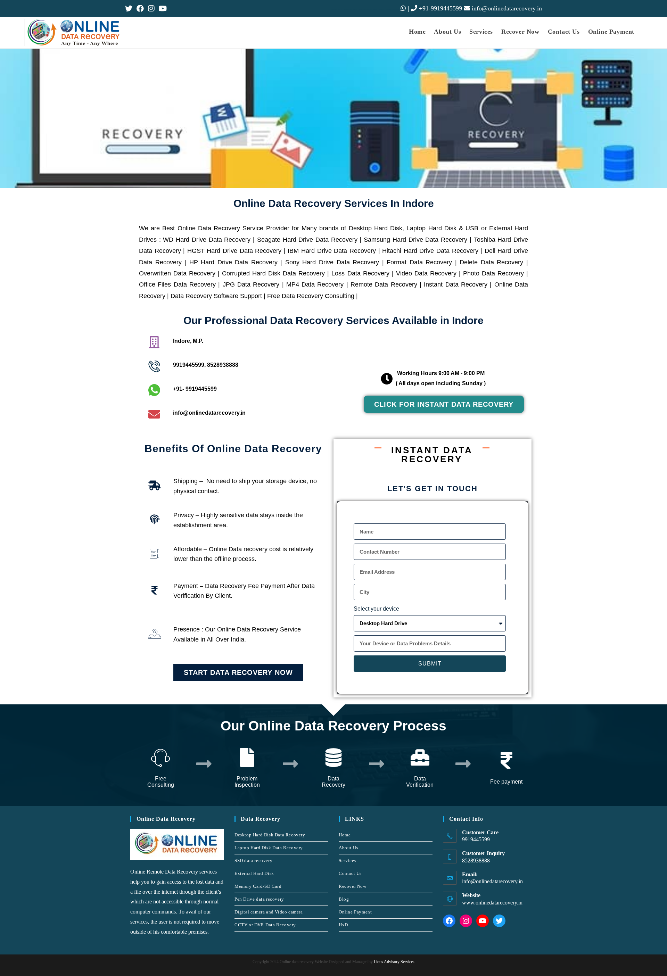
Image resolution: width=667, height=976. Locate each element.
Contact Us (350, 873)
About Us (348, 847)
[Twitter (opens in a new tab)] (129, 8)
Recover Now (353, 886)
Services (347, 860)
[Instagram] (466, 921)
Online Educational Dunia (368, 10)
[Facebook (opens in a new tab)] (140, 8)
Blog (344, 899)
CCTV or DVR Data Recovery (265, 924)
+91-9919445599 (439, 8)
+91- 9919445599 (195, 389)
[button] (444, 404)
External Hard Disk (254, 873)
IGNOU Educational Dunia (389, 10)
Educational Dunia (350, 10)
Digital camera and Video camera (268, 912)
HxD (343, 924)
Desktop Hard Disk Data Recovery (269, 834)
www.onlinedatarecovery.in (492, 902)
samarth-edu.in (336, 10)
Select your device (376, 609)
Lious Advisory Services (393, 961)
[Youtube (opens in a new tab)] (162, 8)
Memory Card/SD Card (257, 886)
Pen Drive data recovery (259, 899)
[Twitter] (499, 921)
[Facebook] (449, 921)
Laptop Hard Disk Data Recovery (268, 847)
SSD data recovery (253, 860)
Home (345, 834)
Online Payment (355, 912)
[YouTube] (482, 921)
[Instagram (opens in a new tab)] (151, 8)
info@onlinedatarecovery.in (507, 8)
